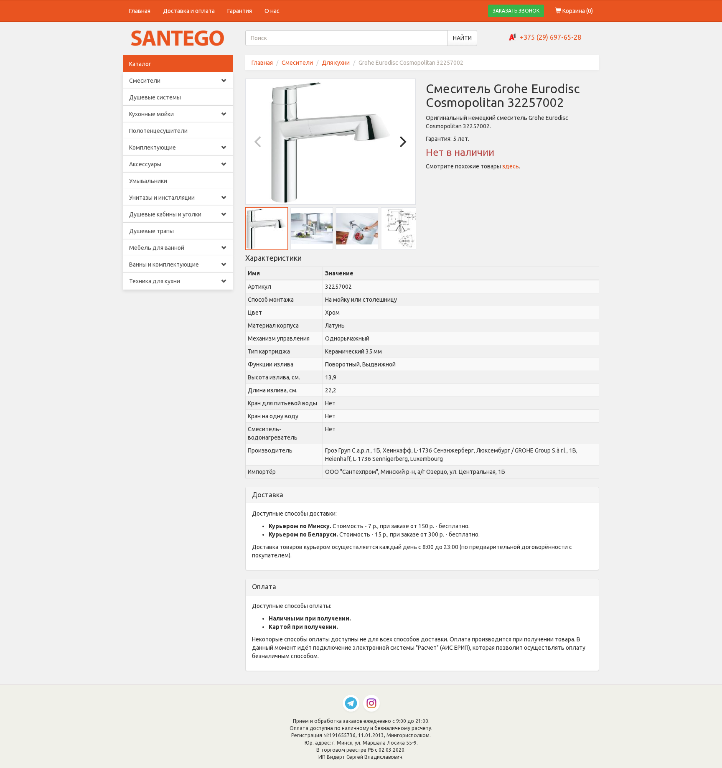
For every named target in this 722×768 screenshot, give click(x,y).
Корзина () (577, 11)
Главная (139, 11)
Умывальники (148, 181)
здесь (510, 166)
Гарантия (239, 11)
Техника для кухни (154, 281)
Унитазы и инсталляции (162, 197)
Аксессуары (145, 164)
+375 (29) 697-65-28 (550, 37)
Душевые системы (155, 97)
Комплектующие (152, 147)
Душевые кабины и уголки (165, 214)
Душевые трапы (151, 231)
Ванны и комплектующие (164, 264)
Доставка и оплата (189, 11)
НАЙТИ (462, 38)
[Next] (402, 141)
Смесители (144, 80)
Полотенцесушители (158, 130)
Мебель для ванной (156, 247)
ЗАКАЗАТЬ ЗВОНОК (516, 10)
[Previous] (259, 141)
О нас (272, 11)
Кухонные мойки (151, 114)
